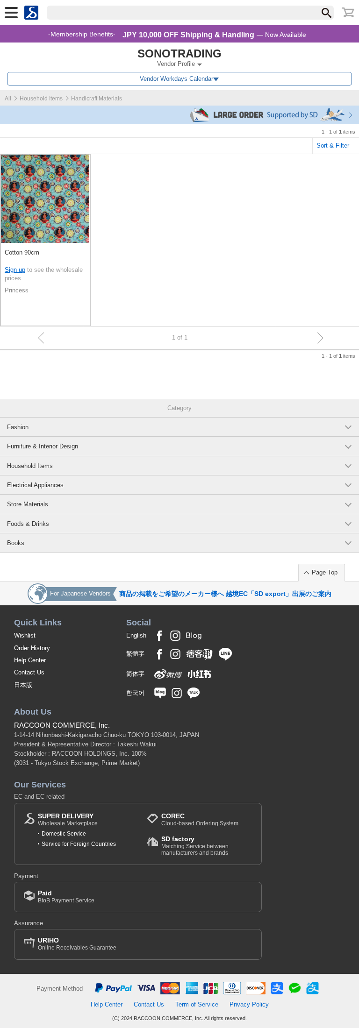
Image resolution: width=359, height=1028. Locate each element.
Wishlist (25, 635)
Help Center (30, 660)
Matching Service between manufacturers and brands (195, 845)
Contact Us (29, 672)
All (8, 98)
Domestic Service (64, 833)
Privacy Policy (249, 1004)
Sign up (15, 269)
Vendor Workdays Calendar (176, 78)
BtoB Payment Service (66, 896)
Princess (17, 290)
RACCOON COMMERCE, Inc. (62, 725)
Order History (32, 648)
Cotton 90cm (22, 252)
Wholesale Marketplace (68, 819)
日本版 (23, 684)
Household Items (41, 98)
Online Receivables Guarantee (77, 943)
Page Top (324, 572)
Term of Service (196, 1004)
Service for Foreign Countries (79, 844)
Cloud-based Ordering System (199, 819)
